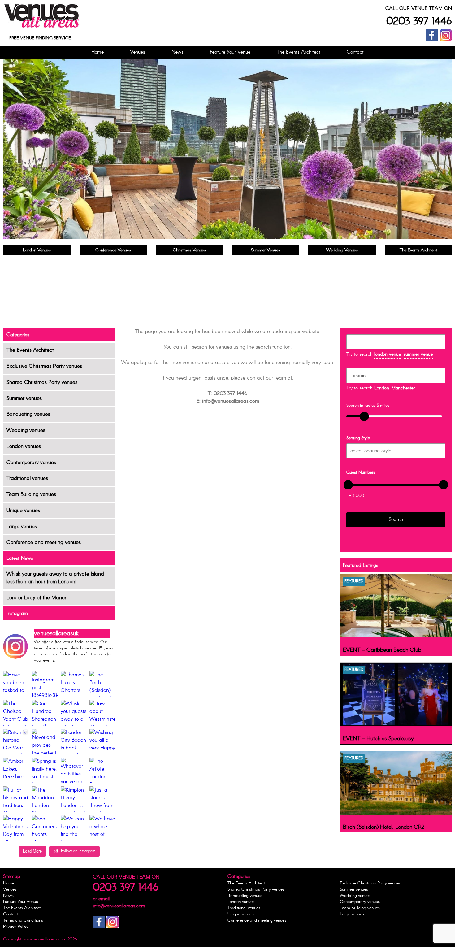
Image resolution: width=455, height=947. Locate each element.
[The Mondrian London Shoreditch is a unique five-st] (45, 799)
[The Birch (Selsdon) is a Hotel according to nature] (102, 684)
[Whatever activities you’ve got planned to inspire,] (73, 770)
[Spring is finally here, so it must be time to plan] (45, 770)
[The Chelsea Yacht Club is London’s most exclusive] (16, 713)
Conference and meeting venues (43, 542)
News (177, 52)
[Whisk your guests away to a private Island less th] (73, 713)
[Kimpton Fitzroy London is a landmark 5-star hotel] (73, 799)
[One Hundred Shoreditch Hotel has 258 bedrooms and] (45, 713)
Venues (137, 52)
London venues (23, 446)
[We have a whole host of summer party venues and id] (102, 828)
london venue (387, 354)
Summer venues (24, 398)
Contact (355, 52)
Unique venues (23, 511)
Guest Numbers (360, 472)
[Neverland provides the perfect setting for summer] (45, 741)
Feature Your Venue (230, 52)
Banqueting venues (28, 414)
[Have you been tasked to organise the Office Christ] (16, 684)
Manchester (403, 388)
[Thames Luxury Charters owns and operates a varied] (73, 684)
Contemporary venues (31, 463)
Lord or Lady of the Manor (36, 598)
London (381, 388)
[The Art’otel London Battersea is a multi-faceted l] (102, 770)
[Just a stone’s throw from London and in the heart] (102, 799)
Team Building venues (31, 494)
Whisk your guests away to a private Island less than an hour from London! (55, 578)
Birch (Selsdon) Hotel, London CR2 (383, 827)
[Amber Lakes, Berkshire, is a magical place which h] (16, 770)
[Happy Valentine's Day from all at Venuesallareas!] (16, 828)
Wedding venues (25, 430)
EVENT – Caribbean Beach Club (382, 650)
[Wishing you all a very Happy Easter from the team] (102, 741)
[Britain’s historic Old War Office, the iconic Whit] (16, 741)
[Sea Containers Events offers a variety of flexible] (45, 828)
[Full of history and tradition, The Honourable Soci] (16, 799)
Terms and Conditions (23, 920)
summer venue (418, 354)
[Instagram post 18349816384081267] (45, 684)
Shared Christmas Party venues (41, 382)
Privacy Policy (15, 926)
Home (97, 52)
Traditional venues (27, 478)
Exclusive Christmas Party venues (44, 366)
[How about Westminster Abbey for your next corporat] (102, 713)
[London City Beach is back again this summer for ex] (73, 741)
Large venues (21, 527)
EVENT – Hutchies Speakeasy (378, 739)
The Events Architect (298, 52)
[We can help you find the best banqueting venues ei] (73, 828)
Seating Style (358, 438)
